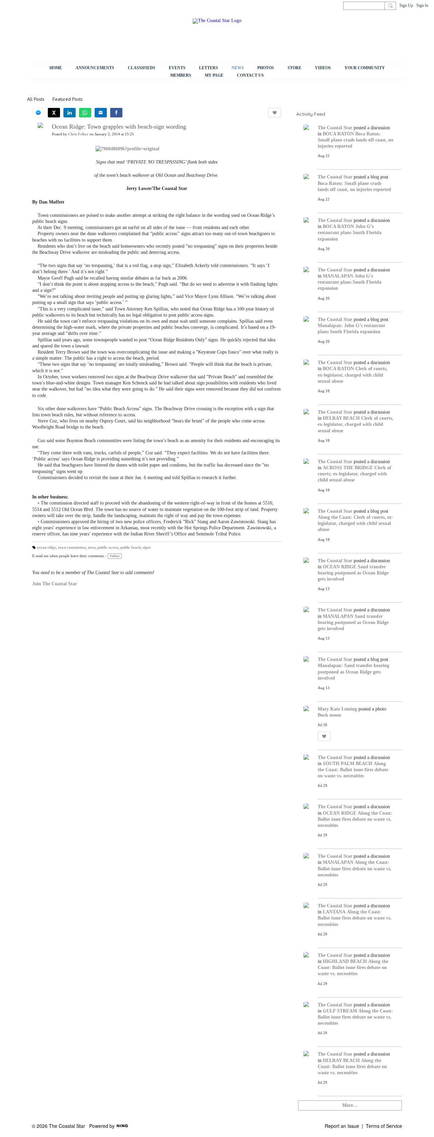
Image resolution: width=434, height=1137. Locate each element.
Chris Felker (78, 134)
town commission (72, 547)
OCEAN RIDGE (339, 566)
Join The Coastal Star (54, 583)
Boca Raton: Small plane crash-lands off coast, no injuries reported (355, 140)
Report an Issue (342, 1125)
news (92, 547)
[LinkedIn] (69, 112)
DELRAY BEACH (341, 418)
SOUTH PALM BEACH (347, 763)
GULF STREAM (340, 1010)
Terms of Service (384, 1125)
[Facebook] (116, 112)
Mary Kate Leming (337, 709)
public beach (130, 547)
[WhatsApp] (85, 112)
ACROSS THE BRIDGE (348, 467)
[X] (54, 112)
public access (108, 547)
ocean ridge (46, 547)
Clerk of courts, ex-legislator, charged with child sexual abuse (353, 374)
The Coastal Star (335, 127)
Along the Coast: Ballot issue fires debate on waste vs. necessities (353, 769)
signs (147, 547)
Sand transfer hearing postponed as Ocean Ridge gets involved (353, 573)
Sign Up (406, 5)
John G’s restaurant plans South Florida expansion (349, 232)
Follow (115, 556)
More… (350, 1105)
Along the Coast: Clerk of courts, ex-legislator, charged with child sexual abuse (355, 523)
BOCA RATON (338, 133)
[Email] (101, 112)
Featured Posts (68, 99)
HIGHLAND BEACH (345, 961)
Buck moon (329, 715)
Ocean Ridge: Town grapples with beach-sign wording (119, 126)
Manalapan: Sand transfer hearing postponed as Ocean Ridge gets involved (353, 671)
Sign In (422, 5)
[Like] (274, 112)
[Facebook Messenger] (38, 112)
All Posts (35, 99)
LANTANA (334, 911)
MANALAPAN (338, 276)
